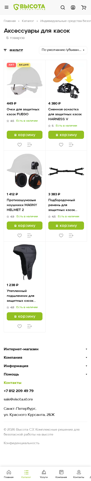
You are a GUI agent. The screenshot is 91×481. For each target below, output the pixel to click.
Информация (16, 366)
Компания (13, 358)
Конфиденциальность (21, 443)
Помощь (11, 374)
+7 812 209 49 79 (19, 391)
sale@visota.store (18, 399)
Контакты (12, 383)
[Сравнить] (29, 145)
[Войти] (73, 7)
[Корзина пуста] (83, 7)
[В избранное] (19, 145)
